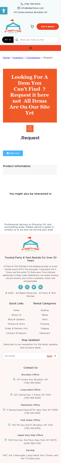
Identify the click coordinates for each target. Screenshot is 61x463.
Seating (45, 310)
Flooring (44, 324)
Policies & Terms (16, 324)
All (6, 39)
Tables (44, 315)
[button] (3, 10)
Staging (45, 328)
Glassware (44, 333)
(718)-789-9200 (32, 383)
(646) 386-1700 (32, 443)
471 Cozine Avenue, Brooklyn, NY (30, 12)
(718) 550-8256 (32, 428)
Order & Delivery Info (16, 328)
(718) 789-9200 (32, 4)
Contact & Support (16, 333)
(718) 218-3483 (32, 413)
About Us (16, 315)
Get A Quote (47, 26)
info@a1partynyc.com (32, 8)
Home (6, 57)
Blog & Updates (16, 319)
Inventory (17, 57)
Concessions (33, 57)
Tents (45, 319)
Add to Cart (14, 153)
